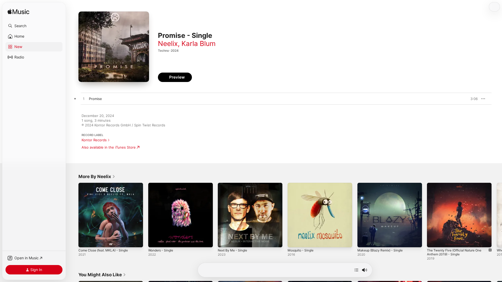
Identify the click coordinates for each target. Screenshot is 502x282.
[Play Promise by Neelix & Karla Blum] (83, 99)
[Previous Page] (73, 215)
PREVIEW (472, 98)
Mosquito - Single (302, 185)
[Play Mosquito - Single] (294, 241)
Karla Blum (198, 43)
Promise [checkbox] (95, 99)
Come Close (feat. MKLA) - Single (106, 185)
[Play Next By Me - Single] (224, 241)
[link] (96, 176)
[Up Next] (356, 270)
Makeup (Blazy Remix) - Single (382, 185)
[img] (18, 12)
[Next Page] (496, 215)
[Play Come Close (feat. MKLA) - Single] (85, 241)
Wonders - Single (162, 185)
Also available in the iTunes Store (109, 147)
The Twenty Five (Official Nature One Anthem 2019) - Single (457, 187)
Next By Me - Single (234, 185)
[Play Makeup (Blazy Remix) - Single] (364, 241)
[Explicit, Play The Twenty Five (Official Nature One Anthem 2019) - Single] (433, 241)
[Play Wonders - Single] (155, 241)
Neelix (168, 43)
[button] (34, 25)
